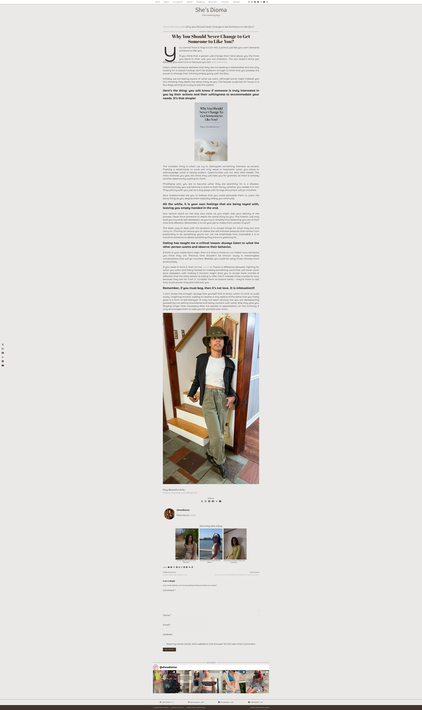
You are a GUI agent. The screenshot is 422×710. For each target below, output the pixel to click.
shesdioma (202, 31)
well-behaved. (219, 62)
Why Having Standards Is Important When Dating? (237, 573)
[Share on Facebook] (171, 567)
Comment (169, 590)
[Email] (264, 2)
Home (157, 2)
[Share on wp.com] (192, 567)
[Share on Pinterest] (177, 567)
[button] (164, 681)
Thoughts (225, 2)
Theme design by (259, 707)
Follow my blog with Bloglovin (180, 492)
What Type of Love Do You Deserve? (186, 561)
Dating (189, 2)
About (166, 2)
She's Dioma (211, 10)
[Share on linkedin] (184, 567)
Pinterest (256, 702)
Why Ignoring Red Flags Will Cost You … (234, 561)
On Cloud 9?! (178, 2)
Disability (200, 2)
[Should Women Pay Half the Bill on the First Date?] (211, 544)
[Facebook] (258, 2)
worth (206, 267)
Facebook (227, 702)
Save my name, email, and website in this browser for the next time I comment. (211, 644)
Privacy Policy (177, 707)
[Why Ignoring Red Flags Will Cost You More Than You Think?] (235, 544)
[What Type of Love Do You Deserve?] (186, 544)
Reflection (212, 2)
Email (167, 625)
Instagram (197, 702)
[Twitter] (249, 2)
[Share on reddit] (186, 567)
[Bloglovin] (261, 2)
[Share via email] (168, 567)
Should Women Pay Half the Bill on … (210, 561)
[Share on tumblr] (179, 567)
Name (167, 615)
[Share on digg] (189, 567)
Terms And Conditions (195, 707)
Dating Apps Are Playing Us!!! (175, 573)
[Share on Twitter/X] (174, 567)
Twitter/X (167, 702)
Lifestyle (236, 2)
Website (167, 634)
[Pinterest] (255, 2)
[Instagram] (252, 2)
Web (193, 515)
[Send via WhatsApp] (181, 567)
